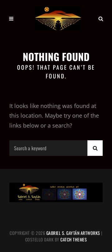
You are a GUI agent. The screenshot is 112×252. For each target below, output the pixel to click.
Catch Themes (73, 239)
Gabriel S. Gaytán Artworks (73, 233)
